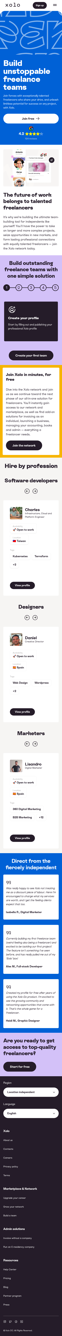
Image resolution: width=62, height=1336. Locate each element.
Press (6, 1304)
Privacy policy (10, 1166)
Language (9, 1104)
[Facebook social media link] (16, 1322)
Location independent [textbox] (21, 1092)
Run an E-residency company (18, 1247)
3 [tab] (31, 287)
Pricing (7, 1278)
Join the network (24, 445)
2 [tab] (19, 287)
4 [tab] (43, 287)
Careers (7, 1157)
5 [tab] (55, 287)
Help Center (9, 1269)
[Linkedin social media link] (21, 1322)
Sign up (40, 5)
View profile (22, 585)
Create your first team (31, 355)
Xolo (12, 5)
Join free (28, 118)
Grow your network (13, 1206)
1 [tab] (6, 287)
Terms (6, 1175)
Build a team (10, 1215)
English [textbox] (11, 1113)
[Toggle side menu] (52, 5)
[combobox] (31, 1092)
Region (7, 1082)
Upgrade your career (14, 1198)
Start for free (20, 1066)
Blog (5, 1287)
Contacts (8, 1149)
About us (8, 1140)
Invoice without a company (17, 1238)
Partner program (12, 1296)
